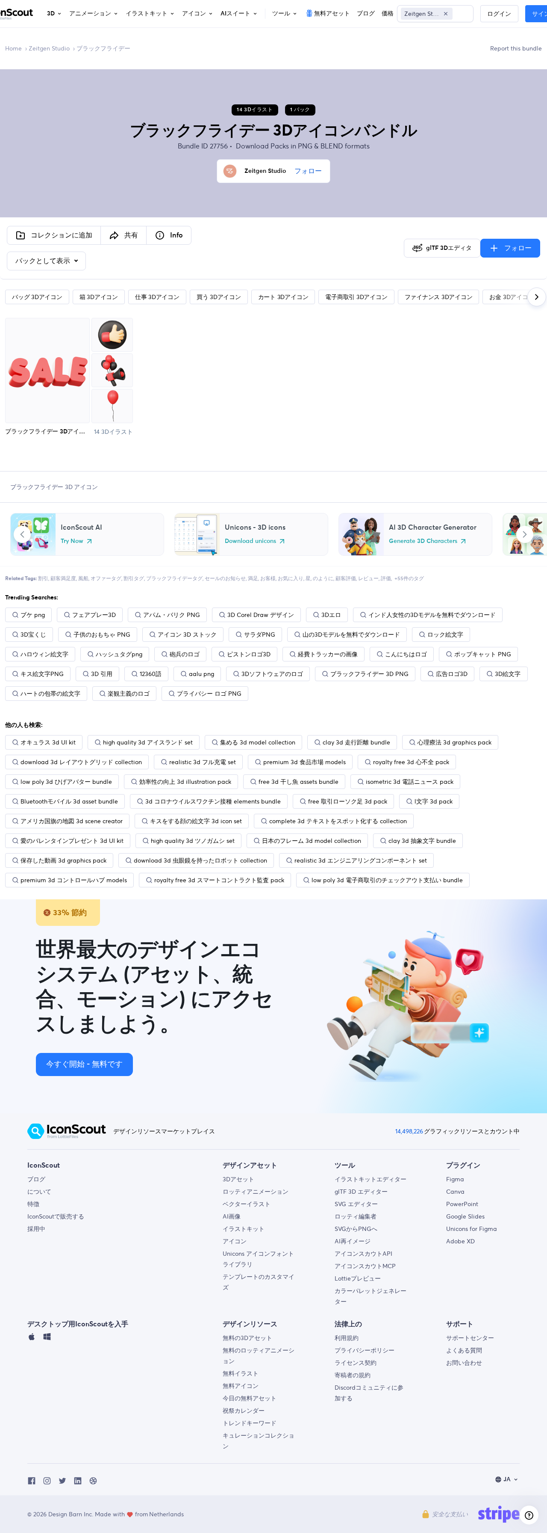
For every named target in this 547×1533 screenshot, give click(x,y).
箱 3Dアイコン (98, 297)
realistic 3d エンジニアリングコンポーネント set (360, 860)
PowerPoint (462, 1204)
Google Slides (465, 1216)
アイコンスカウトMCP (365, 1266)
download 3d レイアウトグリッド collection (81, 762)
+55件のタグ (409, 578)
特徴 (33, 1204)
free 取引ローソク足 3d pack (347, 801)
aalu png (201, 674)
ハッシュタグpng (119, 654)
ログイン (499, 14)
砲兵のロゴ (185, 654)
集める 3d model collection (257, 742)
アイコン (235, 1241)
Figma (455, 1179)
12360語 (151, 674)
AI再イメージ (353, 1241)
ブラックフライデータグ (174, 578)
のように (323, 578)
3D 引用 (101, 674)
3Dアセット (238, 1179)
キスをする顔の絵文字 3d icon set (196, 821)
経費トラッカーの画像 (328, 654)
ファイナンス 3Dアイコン (439, 297)
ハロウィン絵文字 (44, 654)
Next (524, 534)
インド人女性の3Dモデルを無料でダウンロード (432, 615)
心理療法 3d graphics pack (454, 742)
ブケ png (33, 615)
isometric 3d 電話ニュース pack (409, 782)
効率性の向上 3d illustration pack (185, 782)
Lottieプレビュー (358, 1278)
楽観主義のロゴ (129, 693)
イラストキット (244, 1229)
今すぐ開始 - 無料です (84, 1064)
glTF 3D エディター (361, 1191)
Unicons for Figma (471, 1229)
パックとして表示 (43, 261)
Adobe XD (460, 1241)
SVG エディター (356, 1204)
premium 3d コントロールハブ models (74, 880)
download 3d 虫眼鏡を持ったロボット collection (200, 860)
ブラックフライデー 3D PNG (369, 674)
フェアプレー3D (94, 615)
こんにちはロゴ (406, 654)
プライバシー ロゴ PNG (209, 693)
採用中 (36, 1229)
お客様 (268, 578)
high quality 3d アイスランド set (148, 742)
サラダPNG (259, 634)
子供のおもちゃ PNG (102, 634)
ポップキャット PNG (482, 654)
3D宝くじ (33, 634)
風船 (83, 578)
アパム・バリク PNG (171, 615)
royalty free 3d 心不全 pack (411, 762)
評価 (386, 578)
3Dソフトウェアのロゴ (272, 674)
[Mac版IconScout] (31, 1339)
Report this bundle (516, 48)
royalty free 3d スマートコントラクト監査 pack (219, 880)
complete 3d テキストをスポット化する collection (338, 821)
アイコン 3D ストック (187, 634)
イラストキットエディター (370, 1179)
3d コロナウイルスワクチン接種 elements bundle (213, 801)
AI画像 (232, 1216)
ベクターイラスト (247, 1204)
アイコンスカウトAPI (363, 1253)
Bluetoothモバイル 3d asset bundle (69, 801)
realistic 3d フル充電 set (202, 762)
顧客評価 (345, 578)
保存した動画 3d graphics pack (63, 860)
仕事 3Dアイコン (157, 297)
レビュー (368, 578)
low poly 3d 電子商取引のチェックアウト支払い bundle (387, 880)
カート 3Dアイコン (283, 297)
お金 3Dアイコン (511, 297)
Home (13, 48)
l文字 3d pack (434, 801)
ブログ (36, 1179)
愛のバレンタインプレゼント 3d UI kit (72, 841)
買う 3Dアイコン (219, 297)
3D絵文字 (508, 674)
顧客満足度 (63, 578)
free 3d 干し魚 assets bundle (298, 782)
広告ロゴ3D (452, 674)
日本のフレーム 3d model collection (311, 841)
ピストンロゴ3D (249, 654)
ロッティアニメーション (255, 1191)
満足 (253, 578)
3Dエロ (331, 615)
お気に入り (290, 578)
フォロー (308, 171)
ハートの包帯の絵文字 (50, 693)
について (39, 1191)
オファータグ (106, 578)
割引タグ (134, 578)
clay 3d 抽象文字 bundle (422, 841)
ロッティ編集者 (355, 1216)
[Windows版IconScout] (47, 1339)
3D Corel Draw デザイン (260, 615)
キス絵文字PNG (42, 674)
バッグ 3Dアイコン (37, 297)
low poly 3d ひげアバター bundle (66, 782)
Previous (22, 534)
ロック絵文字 (445, 634)
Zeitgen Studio (49, 48)
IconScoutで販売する (55, 1216)
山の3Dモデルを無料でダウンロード (351, 634)
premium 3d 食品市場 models (304, 762)
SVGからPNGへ (356, 1229)
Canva (455, 1191)
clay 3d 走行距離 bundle (356, 742)
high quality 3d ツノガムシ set (193, 841)
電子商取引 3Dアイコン (356, 297)
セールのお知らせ (225, 578)
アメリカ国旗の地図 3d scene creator (72, 821)
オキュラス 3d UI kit (48, 742)
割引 (43, 578)
